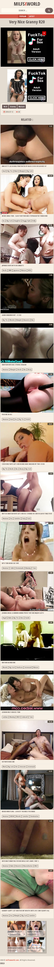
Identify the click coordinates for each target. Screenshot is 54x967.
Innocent (23, 766)
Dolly (33, 221)
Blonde (12, 320)
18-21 (5, 106)
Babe (10, 618)
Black (16, 171)
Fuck (28, 518)
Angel (4, 618)
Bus (32, 320)
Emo (21, 618)
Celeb (12, 568)
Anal (4, 171)
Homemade (19, 568)
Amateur (5, 369)
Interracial (28, 667)
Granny (13, 106)
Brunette (26, 320)
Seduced (25, 717)
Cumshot (17, 518)
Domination (34, 816)
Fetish (28, 419)
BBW (10, 270)
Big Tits (9, 171)
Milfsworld (27, 4)
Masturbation (28, 866)
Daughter (17, 221)
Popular (22, 16)
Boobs (5, 270)
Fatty (24, 518)
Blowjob (22, 171)
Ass (4, 221)
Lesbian (5, 717)
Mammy (28, 568)
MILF (18, 717)
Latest (32, 16)
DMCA (2, 963)
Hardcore (20, 667)
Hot (16, 766)
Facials (27, 618)
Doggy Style (26, 221)
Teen (34, 568)
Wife (29, 270)
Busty (29, 369)
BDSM (12, 816)
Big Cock (30, 171)
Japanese (16, 270)
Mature (22, 106)
